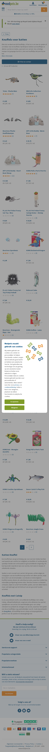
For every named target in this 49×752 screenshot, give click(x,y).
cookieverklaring (10, 387)
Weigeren (14, 408)
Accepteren (14, 402)
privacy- (17, 385)
